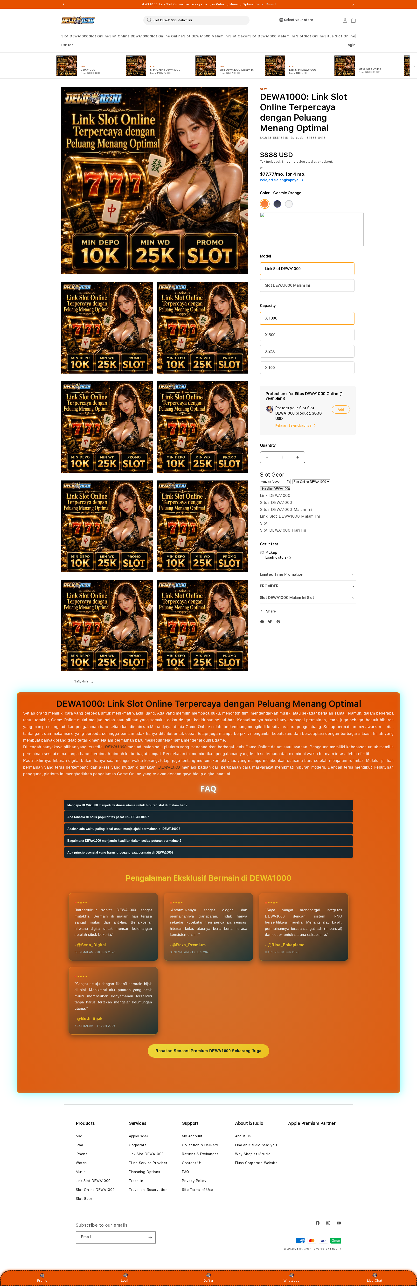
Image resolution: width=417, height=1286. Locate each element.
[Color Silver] (289, 204)
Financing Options (144, 1172)
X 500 (270, 335)
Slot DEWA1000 (75, 36)
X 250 (270, 351)
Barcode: (298, 137)
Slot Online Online (166, 36)
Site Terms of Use (197, 1190)
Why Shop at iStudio (253, 1154)
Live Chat (374, 1280)
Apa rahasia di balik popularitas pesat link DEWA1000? (108, 817)
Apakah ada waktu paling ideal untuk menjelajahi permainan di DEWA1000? (123, 829)
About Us (243, 1136)
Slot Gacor (239, 36)
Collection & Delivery (200, 1145)
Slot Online (99, 36)
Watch (81, 1163)
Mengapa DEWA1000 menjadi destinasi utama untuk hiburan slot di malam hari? (127, 805)
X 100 (270, 367)
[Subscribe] (150, 1237)
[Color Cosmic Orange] (265, 204)
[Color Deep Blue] (277, 204)
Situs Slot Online (339, 36)
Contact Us (192, 1163)
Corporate (137, 1145)
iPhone (82, 1154)
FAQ (185, 1172)
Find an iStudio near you (256, 1145)
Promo (42, 1280)
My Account (192, 1136)
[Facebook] (263, 622)
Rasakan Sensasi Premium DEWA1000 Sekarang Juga (208, 1051)
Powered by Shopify (326, 1248)
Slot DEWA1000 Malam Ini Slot (276, 36)
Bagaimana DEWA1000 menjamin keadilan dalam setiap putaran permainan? (124, 840)
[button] (75, 36)
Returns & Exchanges (200, 1154)
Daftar (208, 1280)
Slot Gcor (84, 1199)
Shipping (289, 161)
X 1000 (271, 318)
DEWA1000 (116, 747)
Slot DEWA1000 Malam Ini (206, 36)
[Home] (78, 20)
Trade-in (136, 1181)
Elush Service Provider (148, 1163)
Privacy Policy (194, 1181)
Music (81, 1172)
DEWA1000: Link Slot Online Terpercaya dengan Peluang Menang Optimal (208, 4)
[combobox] (196, 20)
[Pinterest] (279, 622)
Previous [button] (63, 4)
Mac (79, 1136)
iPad (79, 1145)
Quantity (268, 445)
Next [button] (353, 4)
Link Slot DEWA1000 (283, 268)
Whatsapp (292, 1280)
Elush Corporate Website (256, 1163)
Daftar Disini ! (266, 4)
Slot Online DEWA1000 (129, 36)
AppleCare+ (139, 1136)
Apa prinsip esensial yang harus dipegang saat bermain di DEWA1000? (120, 852)
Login (125, 1280)
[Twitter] (271, 622)
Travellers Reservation (148, 1190)
